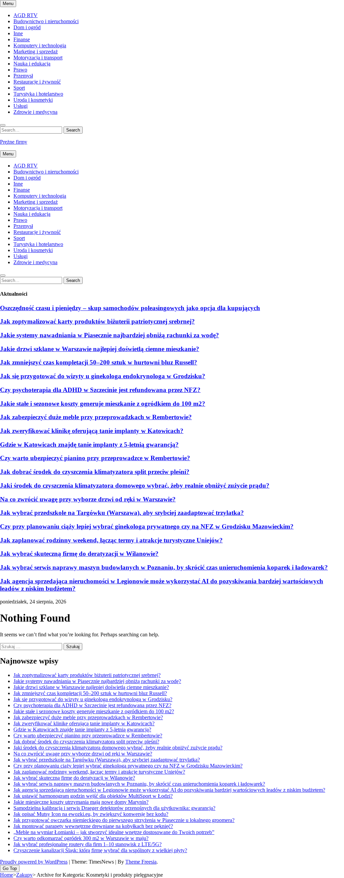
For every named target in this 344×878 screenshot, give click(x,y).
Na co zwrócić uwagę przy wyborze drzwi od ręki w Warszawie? (88, 499)
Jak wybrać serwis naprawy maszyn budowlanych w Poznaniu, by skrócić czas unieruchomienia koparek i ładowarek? (164, 567)
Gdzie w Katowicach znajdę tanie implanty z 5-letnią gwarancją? (89, 444)
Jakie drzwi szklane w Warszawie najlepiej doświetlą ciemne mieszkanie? (99, 348)
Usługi (20, 106)
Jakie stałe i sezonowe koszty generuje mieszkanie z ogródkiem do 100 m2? (102, 403)
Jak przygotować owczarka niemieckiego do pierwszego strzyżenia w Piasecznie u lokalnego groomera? (123, 820)
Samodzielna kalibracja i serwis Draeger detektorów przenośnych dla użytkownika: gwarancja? (114, 808)
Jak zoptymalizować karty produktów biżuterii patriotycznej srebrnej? (97, 321)
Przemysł (23, 76)
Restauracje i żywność (37, 82)
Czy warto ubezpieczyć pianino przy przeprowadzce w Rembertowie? (95, 457)
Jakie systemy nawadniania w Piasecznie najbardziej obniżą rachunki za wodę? (109, 335)
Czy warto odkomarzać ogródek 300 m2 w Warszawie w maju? (80, 838)
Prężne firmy (13, 142)
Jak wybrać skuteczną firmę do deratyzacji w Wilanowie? (79, 553)
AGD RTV (25, 15)
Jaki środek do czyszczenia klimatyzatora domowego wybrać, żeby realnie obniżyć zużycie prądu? (134, 485)
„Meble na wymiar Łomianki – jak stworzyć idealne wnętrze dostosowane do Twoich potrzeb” (113, 832)
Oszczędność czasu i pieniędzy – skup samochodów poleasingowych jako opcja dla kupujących (130, 307)
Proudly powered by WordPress (34, 862)
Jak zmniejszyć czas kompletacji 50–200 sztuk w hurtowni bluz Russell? (98, 362)
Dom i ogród (27, 27)
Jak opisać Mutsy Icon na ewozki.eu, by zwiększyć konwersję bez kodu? (90, 814)
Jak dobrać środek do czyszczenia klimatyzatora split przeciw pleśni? (94, 471)
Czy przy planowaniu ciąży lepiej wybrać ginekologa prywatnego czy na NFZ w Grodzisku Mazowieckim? (147, 526)
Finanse (21, 39)
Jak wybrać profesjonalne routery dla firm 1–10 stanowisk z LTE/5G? (87, 844)
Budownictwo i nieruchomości (46, 21)
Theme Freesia (141, 862)
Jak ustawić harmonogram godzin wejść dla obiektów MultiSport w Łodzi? (93, 796)
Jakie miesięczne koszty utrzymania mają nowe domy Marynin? (80, 802)
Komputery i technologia (39, 45)
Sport (19, 88)
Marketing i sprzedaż (35, 51)
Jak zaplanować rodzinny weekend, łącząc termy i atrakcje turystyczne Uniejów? (111, 540)
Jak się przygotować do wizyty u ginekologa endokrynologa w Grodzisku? (102, 376)
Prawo (20, 69)
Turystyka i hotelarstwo (38, 94)
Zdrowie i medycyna (35, 112)
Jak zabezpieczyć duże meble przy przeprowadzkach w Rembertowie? (96, 417)
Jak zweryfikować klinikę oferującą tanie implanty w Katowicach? (91, 430)
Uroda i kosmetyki (33, 100)
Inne (18, 33)
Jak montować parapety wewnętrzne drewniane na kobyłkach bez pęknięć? (93, 826)
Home (6, 875)
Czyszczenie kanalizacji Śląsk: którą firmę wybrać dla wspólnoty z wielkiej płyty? (100, 850)
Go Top (10, 868)
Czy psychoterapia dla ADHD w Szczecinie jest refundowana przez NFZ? (100, 389)
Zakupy (24, 875)
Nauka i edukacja (31, 63)
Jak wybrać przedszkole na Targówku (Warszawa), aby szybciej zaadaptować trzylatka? (122, 512)
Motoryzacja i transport (37, 57)
